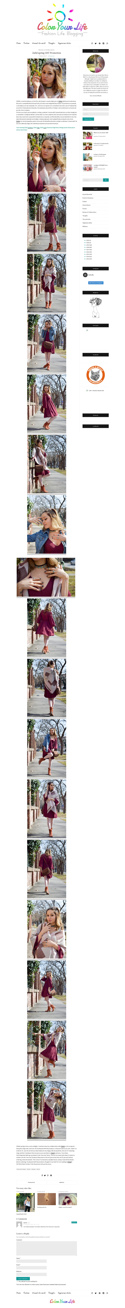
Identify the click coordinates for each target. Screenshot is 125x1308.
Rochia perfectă (41, 1207)
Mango (34, 1169)
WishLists (85, 226)
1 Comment (51, 56)
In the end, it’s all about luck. (101, 143)
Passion (85, 208)
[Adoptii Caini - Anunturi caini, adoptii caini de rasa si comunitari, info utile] (95, 398)
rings (38, 127)
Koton (28, 1169)
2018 (89, 247)
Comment (19, 1240)
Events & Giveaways (88, 198)
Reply (74, 1222)
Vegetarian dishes (64, 43)
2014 (89, 256)
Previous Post (31, 1182)
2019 (89, 245)
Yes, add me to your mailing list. (28, 1281)
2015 (89, 254)
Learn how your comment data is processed (53, 1284)
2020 (88, 242)
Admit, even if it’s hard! (65, 1207)
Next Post (61, 1182)
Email (18, 1265)
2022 (88, 240)
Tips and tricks (86, 219)
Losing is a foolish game (100, 154)
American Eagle (21, 1169)
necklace (30, 127)
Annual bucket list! (21, 1214)
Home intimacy (87, 205)
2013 (89, 259)
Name (18, 1258)
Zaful (38, 1169)
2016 (89, 252)
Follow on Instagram (96, 283)
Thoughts (51, 43)
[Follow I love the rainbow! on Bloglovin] (95, 307)
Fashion (26, 43)
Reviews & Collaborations (47, 49)
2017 (89, 249)
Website (18, 1271)
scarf (44, 127)
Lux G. (25, 1222)
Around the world (38, 43)
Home (18, 43)
